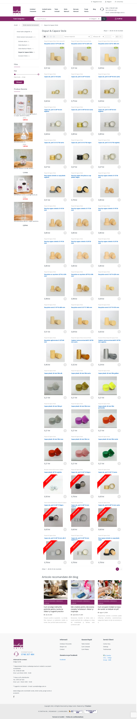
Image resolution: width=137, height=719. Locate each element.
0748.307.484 (113, 8)
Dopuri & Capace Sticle (50, 41)
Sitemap (105, 647)
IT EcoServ (88, 706)
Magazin (109, 2)
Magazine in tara (97, 2)
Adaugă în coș (65, 68)
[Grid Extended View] (48, 36)
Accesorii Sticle (87, 41)
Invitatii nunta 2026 (46, 10)
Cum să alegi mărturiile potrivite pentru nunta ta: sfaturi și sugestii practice (53, 609)
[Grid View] (44, 36)
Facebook (63, 659)
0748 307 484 (27, 654)
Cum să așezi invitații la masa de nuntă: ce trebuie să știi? (109, 608)
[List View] (51, 36)
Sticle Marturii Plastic (24, 48)
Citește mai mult (65, 496)
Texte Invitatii (57, 10)
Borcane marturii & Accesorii (51, 469)
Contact (62, 649)
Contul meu (120, 2)
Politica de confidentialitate (74, 717)
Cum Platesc (85, 649)
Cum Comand (86, 647)
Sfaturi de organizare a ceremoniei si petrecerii (53, 602)
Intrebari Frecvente (33, 10)
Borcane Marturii (75, 10)
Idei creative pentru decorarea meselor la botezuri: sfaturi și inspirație (82, 609)
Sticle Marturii (66, 10)
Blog (94, 9)
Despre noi (63, 647)
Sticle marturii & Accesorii (31, 25)
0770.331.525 (112, 10)
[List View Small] (54, 36)
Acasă (16, 25)
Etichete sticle (22, 41)
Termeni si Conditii (58, 717)
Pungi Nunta (86, 10)
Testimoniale (107, 649)
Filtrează (19, 82)
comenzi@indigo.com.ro (117, 12)
